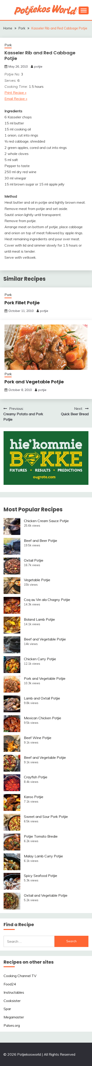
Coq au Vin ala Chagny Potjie (47, 599)
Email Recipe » (15, 98)
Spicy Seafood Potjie (40, 875)
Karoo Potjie (33, 797)
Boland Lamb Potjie (39, 619)
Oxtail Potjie (33, 560)
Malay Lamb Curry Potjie (43, 856)
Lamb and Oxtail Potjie (42, 698)
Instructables (14, 992)
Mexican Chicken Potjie (42, 718)
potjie (38, 66)
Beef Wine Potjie (37, 737)
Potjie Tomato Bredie (41, 836)
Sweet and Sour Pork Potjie (46, 816)
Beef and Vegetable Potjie (45, 639)
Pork (8, 45)
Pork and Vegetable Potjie (34, 382)
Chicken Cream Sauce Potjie (46, 521)
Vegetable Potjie (37, 580)
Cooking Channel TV (20, 975)
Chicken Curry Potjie (40, 659)
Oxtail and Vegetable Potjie (45, 895)
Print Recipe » (15, 92)
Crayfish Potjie (35, 777)
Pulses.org (12, 1025)
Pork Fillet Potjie (22, 303)
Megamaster (14, 1017)
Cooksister (12, 1000)
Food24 (10, 984)
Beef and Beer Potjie (40, 540)
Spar (7, 1008)
